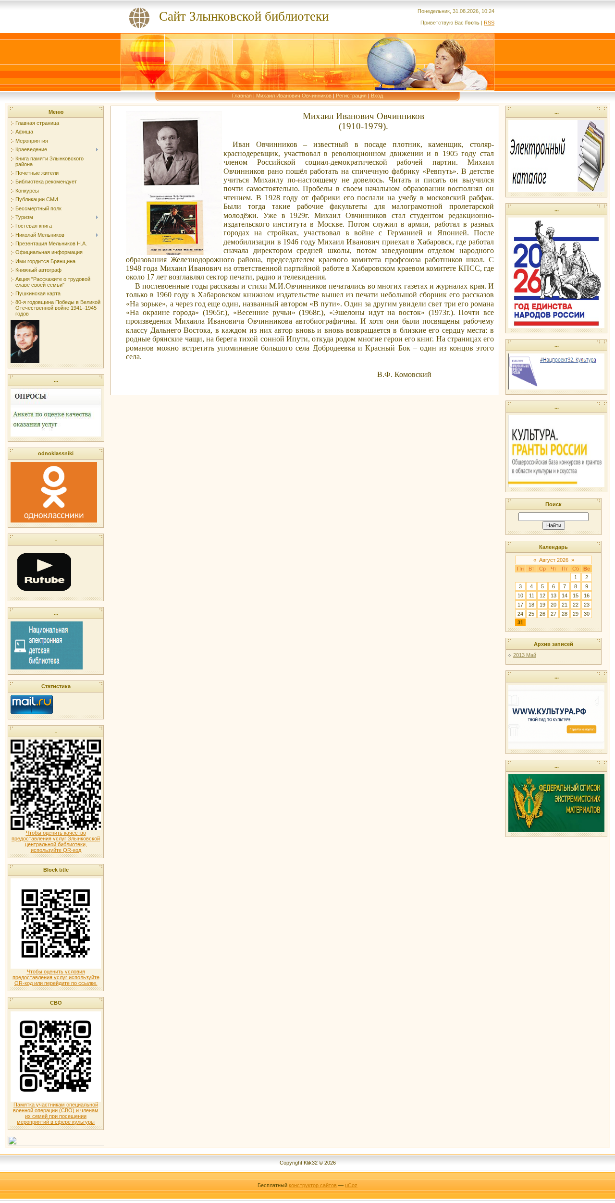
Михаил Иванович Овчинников (294, 95)
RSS (489, 22)
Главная (242, 95)
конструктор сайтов (313, 1185)
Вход (377, 95)
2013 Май (524, 655)
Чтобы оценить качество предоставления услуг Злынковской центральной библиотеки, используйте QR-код (56, 841)
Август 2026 (553, 560)
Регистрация (351, 95)
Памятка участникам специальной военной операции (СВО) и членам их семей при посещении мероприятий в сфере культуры (55, 1113)
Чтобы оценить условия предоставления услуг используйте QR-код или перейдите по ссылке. (55, 977)
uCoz (351, 1185)
